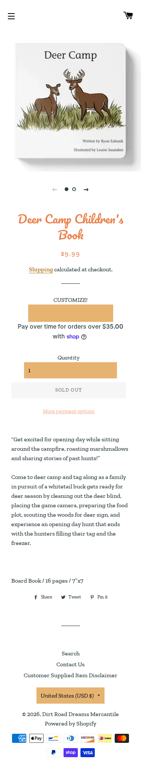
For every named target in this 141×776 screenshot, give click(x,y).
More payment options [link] (68, 411)
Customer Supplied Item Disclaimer (70, 675)
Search (71, 653)
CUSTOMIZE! (70, 299)
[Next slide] (86, 189)
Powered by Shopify (70, 723)
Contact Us (70, 664)
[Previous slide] (55, 189)
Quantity (69, 357)
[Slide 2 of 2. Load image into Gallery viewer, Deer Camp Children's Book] (74, 189)
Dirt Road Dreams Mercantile (80, 714)
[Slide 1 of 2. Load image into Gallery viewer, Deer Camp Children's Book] (67, 189)
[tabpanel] (70, 100)
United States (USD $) (67, 695)
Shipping (41, 269)
